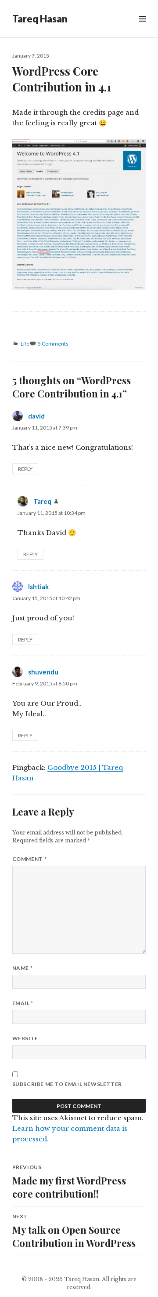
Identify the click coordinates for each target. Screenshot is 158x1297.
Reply (25, 469)
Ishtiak (38, 586)
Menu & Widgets (142, 28)
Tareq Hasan (40, 19)
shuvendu (43, 672)
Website (25, 1038)
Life (25, 343)
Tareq (42, 501)
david (36, 416)
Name (22, 968)
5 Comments (53, 343)
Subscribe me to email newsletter (67, 1084)
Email (22, 1003)
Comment (29, 859)
